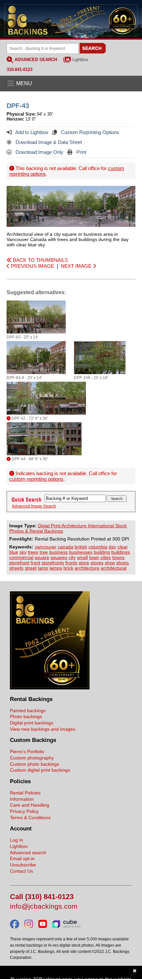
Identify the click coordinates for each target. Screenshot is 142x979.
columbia (98, 546)
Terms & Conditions (30, 817)
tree (44, 552)
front (35, 562)
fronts (71, 562)
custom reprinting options (36, 479)
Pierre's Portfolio (27, 751)
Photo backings (26, 716)
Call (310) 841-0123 (42, 897)
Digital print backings (31, 722)
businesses (80, 552)
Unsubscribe (23, 864)
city (72, 557)
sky (22, 552)
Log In (16, 840)
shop (110, 562)
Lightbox (80, 59)
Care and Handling (29, 805)
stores (96, 562)
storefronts (53, 562)
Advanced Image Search (34, 506)
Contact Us (21, 871)
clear (123, 546)
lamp (43, 568)
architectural (113, 568)
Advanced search (28, 852)
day (112, 546)
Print (80, 152)
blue (13, 552)
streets (16, 568)
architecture (87, 568)
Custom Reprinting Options (89, 132)
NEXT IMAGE (77, 266)
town (94, 557)
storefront (19, 562)
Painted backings (28, 710)
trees (33, 552)
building (102, 552)
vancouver (45, 546)
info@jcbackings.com (44, 906)
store (84, 562)
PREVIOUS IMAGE (32, 266)
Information (22, 799)
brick (68, 568)
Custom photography (32, 757)
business (58, 552)
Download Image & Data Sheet (48, 142)
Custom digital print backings (40, 770)
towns (118, 557)
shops (122, 562)
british (81, 546)
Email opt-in (22, 858)
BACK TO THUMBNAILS (40, 260)
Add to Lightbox (31, 132)
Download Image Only (38, 152)
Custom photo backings (34, 764)
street (31, 568)
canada (65, 546)
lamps (56, 568)
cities (105, 557)
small (82, 557)
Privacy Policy (24, 811)
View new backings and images (42, 729)
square (42, 557)
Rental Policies (25, 792)
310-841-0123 (19, 69)
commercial (21, 557)
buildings (120, 552)
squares (59, 557)
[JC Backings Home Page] (49, 687)
